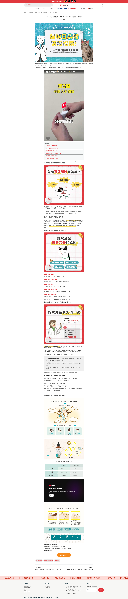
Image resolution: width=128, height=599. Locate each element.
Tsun (83, 161)
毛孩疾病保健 (30, 12)
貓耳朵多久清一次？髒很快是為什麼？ (54, 153)
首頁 (25, 12)
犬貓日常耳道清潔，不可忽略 (52, 158)
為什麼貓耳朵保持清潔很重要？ (52, 145)
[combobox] (38, 5)
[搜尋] (51, 5)
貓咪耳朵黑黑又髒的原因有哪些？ (53, 150)
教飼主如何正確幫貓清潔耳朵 (52, 155)
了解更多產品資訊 (64, 555)
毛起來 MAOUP (30, 597)
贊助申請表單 (73, 593)
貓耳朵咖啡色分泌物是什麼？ (52, 148)
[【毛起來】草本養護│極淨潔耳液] (64, 398)
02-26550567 (73, 587)
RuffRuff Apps (78, 161)
